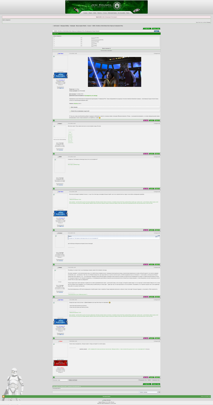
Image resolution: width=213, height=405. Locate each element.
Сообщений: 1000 (59, 179)
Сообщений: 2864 (59, 253)
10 (57, 88)
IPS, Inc (112, 402)
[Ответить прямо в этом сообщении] (157, 120)
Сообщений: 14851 (60, 81)
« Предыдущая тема (142, 379)
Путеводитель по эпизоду (90, 95)
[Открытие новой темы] (156, 28)
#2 (159, 123)
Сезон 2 (149, 379)
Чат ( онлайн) (121, 13)
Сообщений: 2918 (59, 144)
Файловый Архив (112, 13)
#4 (159, 191)
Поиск (127, 13)
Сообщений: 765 (59, 286)
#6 (159, 267)
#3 (159, 156)
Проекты (100, 13)
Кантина (148, 349)
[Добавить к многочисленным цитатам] (152, 120)
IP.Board (103, 402)
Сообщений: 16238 (60, 368)
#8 (159, 341)
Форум (90, 13)
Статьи (105, 13)
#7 (159, 299)
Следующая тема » (156, 379)
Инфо (94, 13)
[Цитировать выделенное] (146, 120)
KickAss (76, 103)
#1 (159, 53)
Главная (85, 13)
